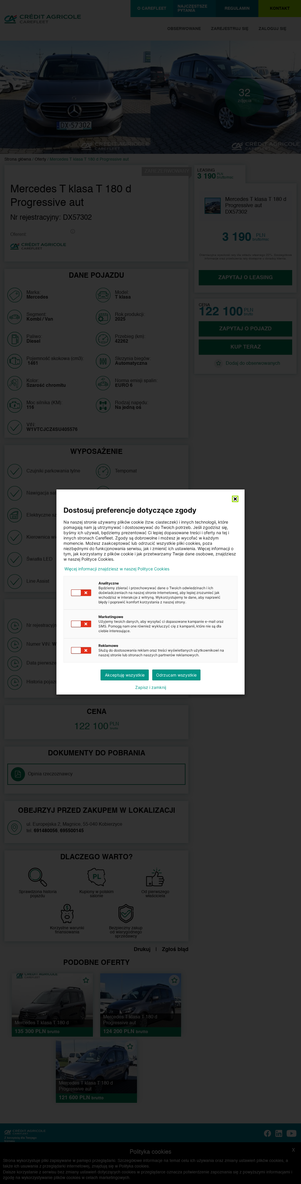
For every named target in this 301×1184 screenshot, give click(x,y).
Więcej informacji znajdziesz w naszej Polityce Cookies (116, 569)
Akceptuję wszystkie (125, 674)
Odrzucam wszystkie (176, 674)
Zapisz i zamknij (150, 687)
